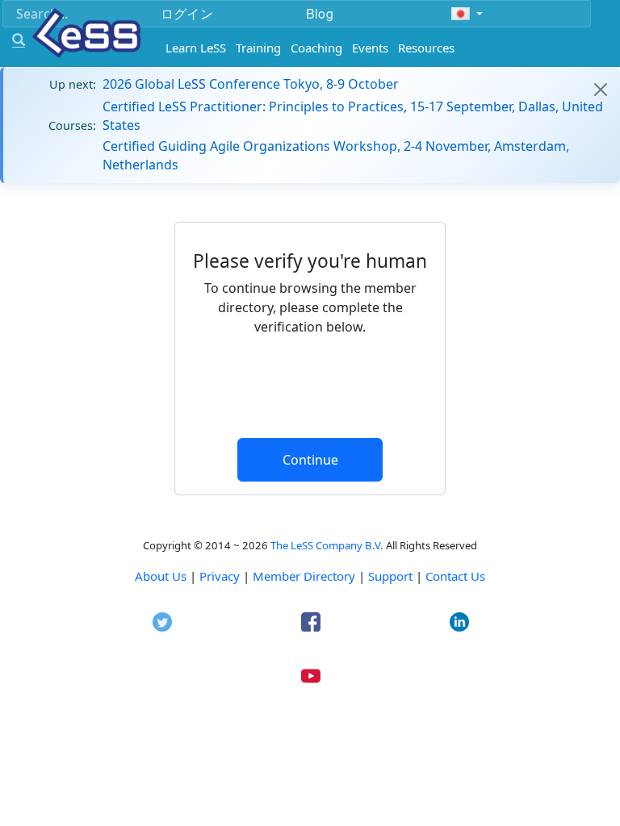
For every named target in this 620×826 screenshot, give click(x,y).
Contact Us (455, 576)
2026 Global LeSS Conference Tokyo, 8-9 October (251, 84)
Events (370, 48)
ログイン (187, 13)
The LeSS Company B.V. (326, 545)
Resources (426, 48)
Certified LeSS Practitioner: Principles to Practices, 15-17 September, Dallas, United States (353, 115)
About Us (160, 576)
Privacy (219, 576)
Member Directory (304, 576)
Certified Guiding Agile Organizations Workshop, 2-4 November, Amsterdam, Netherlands (336, 155)
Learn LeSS (195, 48)
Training (258, 48)
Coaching (316, 48)
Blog (319, 13)
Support (390, 576)
